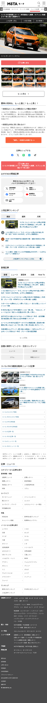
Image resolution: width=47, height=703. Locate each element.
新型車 (35, 351)
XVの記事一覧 (42, 458)
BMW (26, 558)
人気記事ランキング (8, 593)
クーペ (26, 616)
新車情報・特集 (6, 473)
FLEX (35, 652)
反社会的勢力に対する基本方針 (9, 678)
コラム (12, 357)
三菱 (3, 540)
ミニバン (41, 613)
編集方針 (3, 684)
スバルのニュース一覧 (9, 441)
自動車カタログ (17, 456)
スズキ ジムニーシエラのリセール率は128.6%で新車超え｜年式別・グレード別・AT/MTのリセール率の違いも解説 (25, 246)
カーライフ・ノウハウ (9, 504)
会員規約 (3, 681)
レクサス (5, 529)
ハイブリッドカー (19, 618)
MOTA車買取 (18, 625)
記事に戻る (25, 63)
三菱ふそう (27, 554)
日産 (3, 532)
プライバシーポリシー (7, 674)
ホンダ (26, 532)
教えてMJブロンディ (34, 643)
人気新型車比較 (29, 485)
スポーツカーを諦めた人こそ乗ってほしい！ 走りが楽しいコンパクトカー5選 (23, 305)
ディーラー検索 (24, 9)
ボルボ (26, 569)
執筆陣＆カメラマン (30, 520)
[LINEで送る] (23, 155)
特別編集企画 (6, 508)
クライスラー (6, 577)
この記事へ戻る (11, 21)
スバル (26, 536)
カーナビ (38, 631)
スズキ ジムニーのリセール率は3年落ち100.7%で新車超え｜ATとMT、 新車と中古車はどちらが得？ (32, 224)
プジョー (27, 566)
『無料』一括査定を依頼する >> (23, 140)
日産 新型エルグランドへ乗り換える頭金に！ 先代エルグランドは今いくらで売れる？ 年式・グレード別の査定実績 (23, 330)
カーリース (15, 9)
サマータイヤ (31, 631)
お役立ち (26, 454)
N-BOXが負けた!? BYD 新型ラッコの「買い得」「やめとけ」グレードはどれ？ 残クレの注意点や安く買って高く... (23, 311)
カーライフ (5, 493)
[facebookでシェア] (12, 155)
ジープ (26, 573)
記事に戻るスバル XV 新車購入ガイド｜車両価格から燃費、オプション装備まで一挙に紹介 (23, 165)
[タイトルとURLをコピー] (34, 155)
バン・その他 (18, 621)
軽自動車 (16, 611)
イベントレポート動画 (20, 643)
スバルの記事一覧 (8, 431)
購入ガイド (5, 501)
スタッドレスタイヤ (20, 631)
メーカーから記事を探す (9, 525)
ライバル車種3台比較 (20, 640)
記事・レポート (17, 458)
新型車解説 (22, 385)
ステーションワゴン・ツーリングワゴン (25, 613)
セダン (41, 611)
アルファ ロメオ (7, 573)
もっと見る (23, 338)
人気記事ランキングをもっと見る (23, 259)
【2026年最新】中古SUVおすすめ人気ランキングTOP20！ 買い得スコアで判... (32, 376)
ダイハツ (5, 544)
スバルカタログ (29, 456)
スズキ (26, 540)
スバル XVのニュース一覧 (10, 446)
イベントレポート (30, 497)
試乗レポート (28, 477)
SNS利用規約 (4, 671)
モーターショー (7, 497)
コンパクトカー (24, 611)
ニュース (12, 351)
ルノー (31, 607)
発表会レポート (7, 485)
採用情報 (3, 661)
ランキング (5, 585)
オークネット (18, 650)
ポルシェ (5, 566)
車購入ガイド (35, 357)
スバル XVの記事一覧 (9, 436)
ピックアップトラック (32, 618)
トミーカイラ (28, 547)
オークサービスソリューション (23, 652)
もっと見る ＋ (23, 94)
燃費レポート (6, 481)
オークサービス (27, 650)
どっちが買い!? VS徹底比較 (33, 637)
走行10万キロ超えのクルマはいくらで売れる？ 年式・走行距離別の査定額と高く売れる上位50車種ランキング (23, 317)
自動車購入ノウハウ (23, 280)
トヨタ (26, 529)
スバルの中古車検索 (8, 422)
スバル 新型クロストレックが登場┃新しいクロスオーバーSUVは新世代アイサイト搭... (32, 389)
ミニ (3, 569)
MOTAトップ (6, 454)
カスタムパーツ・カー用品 (32, 504)
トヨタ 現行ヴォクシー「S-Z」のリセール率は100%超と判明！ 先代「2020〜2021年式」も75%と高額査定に (24, 233)
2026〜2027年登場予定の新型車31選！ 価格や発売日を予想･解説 (25, 240)
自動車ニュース (7, 477)
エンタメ (27, 501)
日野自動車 (27, 551)
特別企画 (5, 516)
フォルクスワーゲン (30, 562)
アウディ (5, 562)
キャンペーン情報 (7, 520)
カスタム (43, 9)
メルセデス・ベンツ (8, 558)
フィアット (27, 577)
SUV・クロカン (18, 616)
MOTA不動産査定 (19, 646)
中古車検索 (6, 9)
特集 (3, 488)
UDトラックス (6, 554)
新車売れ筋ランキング (31, 516)
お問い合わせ (4, 665)
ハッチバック (34, 611)
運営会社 (3, 658)
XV (38, 456)
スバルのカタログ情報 (9, 412)
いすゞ (26, 544)
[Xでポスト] (17, 155)
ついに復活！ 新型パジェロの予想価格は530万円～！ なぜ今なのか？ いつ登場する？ (25, 253)
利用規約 (3, 668)
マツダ (4, 536)
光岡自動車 (5, 547)
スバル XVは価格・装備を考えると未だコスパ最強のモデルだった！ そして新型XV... (32, 402)
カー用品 (4, 631)
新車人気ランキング (8, 589)
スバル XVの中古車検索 (9, 426)
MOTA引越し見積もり (31, 646)
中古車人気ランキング (31, 589)
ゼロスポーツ (6, 551)
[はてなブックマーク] (29, 155)
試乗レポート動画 (19, 637)
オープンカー (33, 616)
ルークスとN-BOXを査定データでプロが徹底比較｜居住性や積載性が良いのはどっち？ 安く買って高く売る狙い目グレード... (22, 324)
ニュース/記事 (35, 9)
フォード (5, 580)
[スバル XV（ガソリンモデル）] (6, 71)
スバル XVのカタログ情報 (10, 417)
